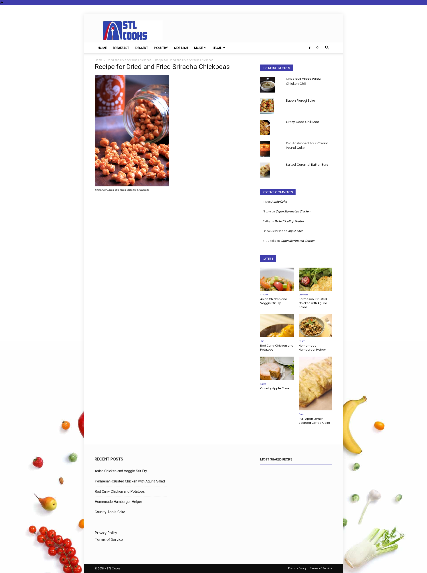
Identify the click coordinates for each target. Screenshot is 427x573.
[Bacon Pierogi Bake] (267, 106)
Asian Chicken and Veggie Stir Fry (273, 301)
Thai (262, 341)
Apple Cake (279, 202)
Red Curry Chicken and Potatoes (276, 347)
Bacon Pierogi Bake (300, 100)
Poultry (161, 48)
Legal (217, 48)
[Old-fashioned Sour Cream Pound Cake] (265, 149)
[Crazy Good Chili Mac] (265, 127)
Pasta (302, 341)
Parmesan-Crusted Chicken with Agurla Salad (313, 303)
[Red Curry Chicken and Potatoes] (277, 325)
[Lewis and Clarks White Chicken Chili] (267, 85)
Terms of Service (109, 539)
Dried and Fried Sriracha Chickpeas (129, 60)
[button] (327, 48)
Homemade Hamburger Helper (312, 347)
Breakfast (121, 48)
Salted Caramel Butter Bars (307, 164)
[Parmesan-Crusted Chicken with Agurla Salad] (315, 279)
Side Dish (181, 48)
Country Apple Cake (274, 388)
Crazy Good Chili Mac (302, 122)
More (198, 48)
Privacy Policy (106, 532)
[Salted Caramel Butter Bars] (265, 170)
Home (102, 48)
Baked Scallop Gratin (289, 221)
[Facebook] (309, 47)
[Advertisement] (172, 242)
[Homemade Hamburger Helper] (315, 325)
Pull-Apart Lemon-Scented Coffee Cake (314, 421)
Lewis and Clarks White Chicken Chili (303, 81)
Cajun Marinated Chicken (293, 211)
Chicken (264, 294)
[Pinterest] (317, 47)
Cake (263, 383)
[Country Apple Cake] (277, 368)
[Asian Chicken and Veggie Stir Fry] (277, 279)
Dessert (141, 48)
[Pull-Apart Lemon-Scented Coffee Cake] (315, 383)
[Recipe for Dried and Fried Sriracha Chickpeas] (132, 185)
